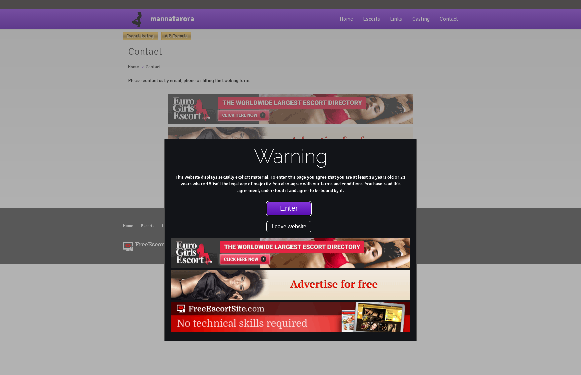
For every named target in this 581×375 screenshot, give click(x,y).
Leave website (289, 226)
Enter (289, 208)
